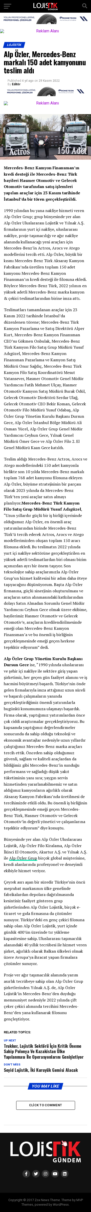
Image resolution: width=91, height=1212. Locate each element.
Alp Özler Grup (23, 858)
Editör (16, 84)
